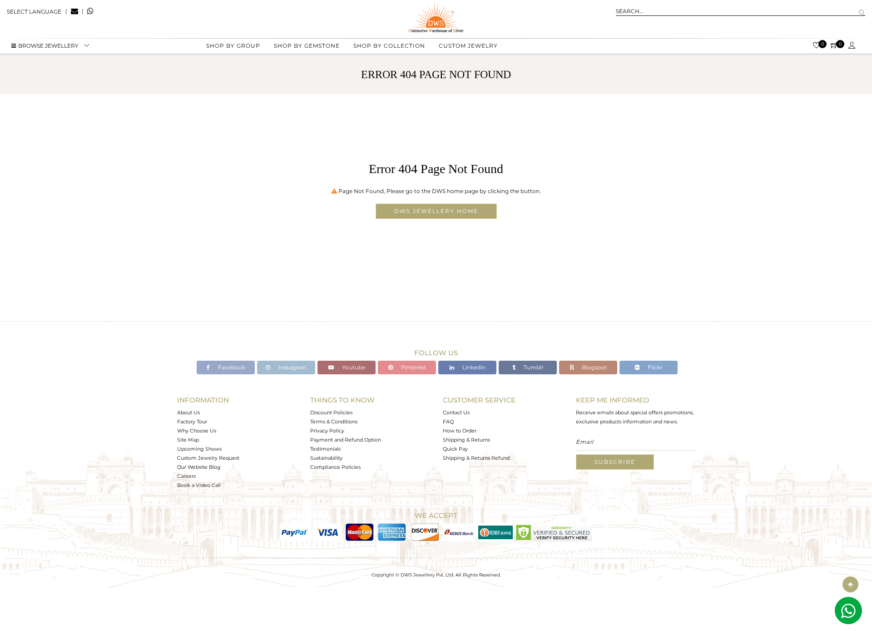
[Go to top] (850, 584)
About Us (188, 412)
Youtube (353, 367)
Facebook (231, 367)
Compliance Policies (335, 467)
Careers (186, 476)
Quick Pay (455, 449)
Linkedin (473, 367)
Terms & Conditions (333, 421)
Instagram (292, 367)
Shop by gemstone (307, 45)
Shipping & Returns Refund (476, 458)
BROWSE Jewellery (48, 45)
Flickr (654, 367)
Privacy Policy (327, 430)
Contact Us (456, 412)
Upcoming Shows (199, 449)
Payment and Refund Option (345, 440)
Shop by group (233, 45)
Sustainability (326, 458)
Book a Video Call (199, 485)
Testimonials (325, 449)
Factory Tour (192, 421)
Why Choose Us (196, 430)
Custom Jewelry (468, 45)
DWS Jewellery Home (436, 211)
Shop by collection (389, 45)
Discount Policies (331, 412)
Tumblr (533, 367)
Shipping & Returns (466, 440)
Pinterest (413, 367)
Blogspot (593, 367)
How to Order (459, 430)
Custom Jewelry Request (208, 458)
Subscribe (615, 461)
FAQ (448, 421)
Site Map (188, 440)
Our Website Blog (199, 467)
